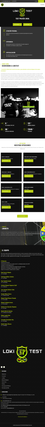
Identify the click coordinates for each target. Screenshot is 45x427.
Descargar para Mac (5, 387)
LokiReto (3, 378)
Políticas (3, 383)
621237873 (14, 1)
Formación (4, 376)
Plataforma (4, 374)
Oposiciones (16, 24)
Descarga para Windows (6, 385)
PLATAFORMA (41, 1)
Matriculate (5, 160)
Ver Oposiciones (21, 216)
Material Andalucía (5, 380)
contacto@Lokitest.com (6, 1)
